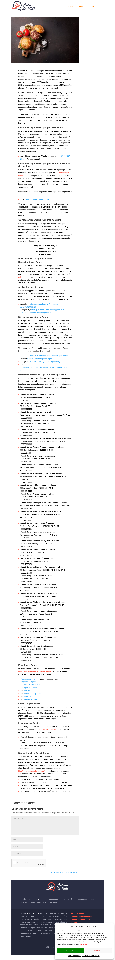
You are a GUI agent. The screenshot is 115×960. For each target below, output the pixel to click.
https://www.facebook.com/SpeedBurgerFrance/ (49, 356)
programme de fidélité (47, 729)
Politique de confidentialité (91, 956)
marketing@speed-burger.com (37, 199)
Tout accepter (70, 950)
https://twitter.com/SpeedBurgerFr (40, 359)
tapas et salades (30, 688)
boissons (27, 696)
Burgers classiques (28, 682)
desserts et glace (30, 699)
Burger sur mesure (27, 679)
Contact (92, 6)
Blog (81, 6)
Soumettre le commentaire (63, 872)
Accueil (70, 6)
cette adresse (23, 277)
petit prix (27, 691)
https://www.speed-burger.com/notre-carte (34, 671)
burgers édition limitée (32, 685)
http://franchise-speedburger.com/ (31, 771)
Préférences (98, 950)
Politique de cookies (74, 956)
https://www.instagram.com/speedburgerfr (46, 362)
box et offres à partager (33, 694)
